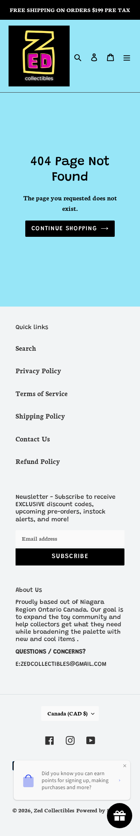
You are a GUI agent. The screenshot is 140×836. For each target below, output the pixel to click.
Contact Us (33, 438)
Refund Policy (38, 460)
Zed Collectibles (54, 810)
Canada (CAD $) (67, 713)
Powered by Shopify (102, 810)
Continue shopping (64, 229)
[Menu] (127, 56)
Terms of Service (42, 393)
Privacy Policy (38, 370)
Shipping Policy (40, 415)
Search (26, 347)
